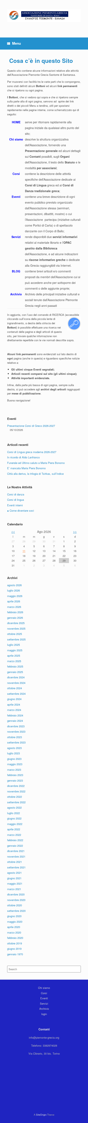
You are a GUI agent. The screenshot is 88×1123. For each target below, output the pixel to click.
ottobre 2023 (14, 737)
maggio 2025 (14, 650)
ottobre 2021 (14, 862)
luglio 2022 (13, 813)
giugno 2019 (14, 949)
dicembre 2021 (16, 851)
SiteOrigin (41, 1114)
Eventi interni (15, 505)
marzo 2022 (14, 835)
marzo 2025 (14, 661)
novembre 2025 (16, 628)
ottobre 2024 (14, 688)
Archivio (44, 1009)
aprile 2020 (13, 927)
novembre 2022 (16, 791)
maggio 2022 (14, 824)
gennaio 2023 (15, 780)
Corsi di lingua (15, 500)
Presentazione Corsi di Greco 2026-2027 (31, 426)
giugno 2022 (14, 818)
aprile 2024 (13, 704)
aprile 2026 (13, 601)
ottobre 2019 (14, 943)
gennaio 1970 (15, 954)
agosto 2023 (14, 748)
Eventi (44, 998)
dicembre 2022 (16, 786)
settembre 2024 (16, 694)
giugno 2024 (14, 699)
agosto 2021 (14, 873)
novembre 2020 (16, 900)
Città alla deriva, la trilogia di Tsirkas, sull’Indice (35, 474)
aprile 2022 (13, 829)
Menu (16, 43)
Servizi (44, 1003)
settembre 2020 (16, 911)
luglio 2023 (13, 753)
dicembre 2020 (16, 894)
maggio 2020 (14, 922)
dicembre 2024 (16, 677)
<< (13, 531)
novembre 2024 (16, 683)
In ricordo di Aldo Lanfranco (23, 457)
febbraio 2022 (15, 840)
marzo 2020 (14, 932)
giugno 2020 (14, 916)
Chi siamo (44, 988)
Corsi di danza (15, 494)
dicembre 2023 (16, 726)
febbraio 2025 (15, 666)
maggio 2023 (14, 764)
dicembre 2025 (16, 623)
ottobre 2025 (14, 634)
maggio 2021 (14, 883)
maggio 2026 (14, 596)
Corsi (44, 993)
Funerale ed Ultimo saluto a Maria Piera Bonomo (36, 463)
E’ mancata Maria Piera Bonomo (26, 468)
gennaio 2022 (15, 846)
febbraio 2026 (15, 612)
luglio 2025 (13, 645)
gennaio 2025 (15, 672)
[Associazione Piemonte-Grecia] (44, 15)
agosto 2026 (14, 585)
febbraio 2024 (15, 715)
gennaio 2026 (15, 618)
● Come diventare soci (20, 510)
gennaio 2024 (15, 721)
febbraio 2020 (15, 938)
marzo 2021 (14, 889)
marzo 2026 (14, 607)
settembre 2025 (16, 639)
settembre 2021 (16, 867)
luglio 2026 (13, 590)
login (44, 1014)
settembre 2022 (16, 802)
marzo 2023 (14, 770)
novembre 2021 (16, 856)
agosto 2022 (14, 807)
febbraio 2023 (15, 775)
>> (75, 531)
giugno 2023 (14, 759)
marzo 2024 (14, 710)
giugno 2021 (14, 878)
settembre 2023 (16, 742)
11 (24, 551)
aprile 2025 (13, 655)
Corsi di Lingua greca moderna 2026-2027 (31, 452)
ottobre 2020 (14, 905)
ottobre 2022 (14, 797)
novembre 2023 (16, 731)
